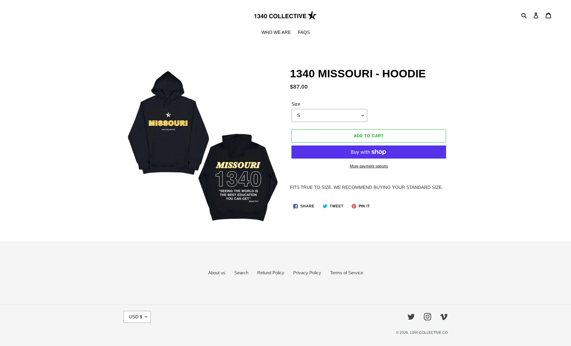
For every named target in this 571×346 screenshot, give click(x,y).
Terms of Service (346, 272)
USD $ (135, 316)
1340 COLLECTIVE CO (429, 333)
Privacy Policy (307, 272)
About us (216, 272)
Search (241, 272)
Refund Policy (270, 272)
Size (295, 104)
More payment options (369, 166)
